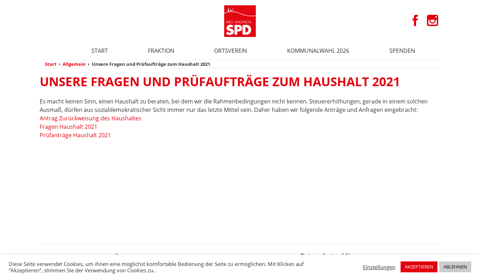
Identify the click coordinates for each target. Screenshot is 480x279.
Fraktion (161, 51)
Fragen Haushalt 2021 (68, 127)
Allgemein (74, 64)
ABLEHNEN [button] (455, 267)
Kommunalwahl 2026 (318, 51)
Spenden (402, 51)
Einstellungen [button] (379, 267)
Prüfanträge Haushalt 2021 (75, 135)
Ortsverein (230, 51)
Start (99, 51)
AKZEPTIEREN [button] (419, 267)
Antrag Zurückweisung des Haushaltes (90, 118)
